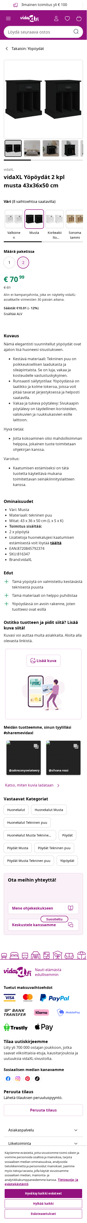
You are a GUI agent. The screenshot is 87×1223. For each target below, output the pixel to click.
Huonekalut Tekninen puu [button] (27, 822)
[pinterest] (27, 1078)
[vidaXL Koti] (29, 18)
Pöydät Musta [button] (17, 848)
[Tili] (56, 18)
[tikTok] (37, 1078)
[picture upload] (43, 692)
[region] (43, 1183)
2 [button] (23, 262)
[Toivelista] (67, 18)
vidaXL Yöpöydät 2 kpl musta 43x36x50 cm (34, 181)
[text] (14, 280)
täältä (56, 542)
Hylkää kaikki (43, 1203)
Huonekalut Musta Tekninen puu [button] (31, 835)
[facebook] (8, 1078)
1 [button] (9, 262)
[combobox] (43, 32)
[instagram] (18, 1078)
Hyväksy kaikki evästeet (43, 1193)
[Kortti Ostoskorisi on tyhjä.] (78, 18)
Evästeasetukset (43, 1214)
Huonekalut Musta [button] (49, 810)
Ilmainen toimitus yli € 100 (44, 4)
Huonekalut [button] (16, 810)
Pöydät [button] (67, 835)
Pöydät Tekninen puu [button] (54, 848)
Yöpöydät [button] (67, 860)
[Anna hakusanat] (76, 31)
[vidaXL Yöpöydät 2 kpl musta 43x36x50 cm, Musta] (43, 99)
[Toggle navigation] (8, 18)
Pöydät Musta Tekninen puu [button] (28, 860)
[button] (14, 225)
